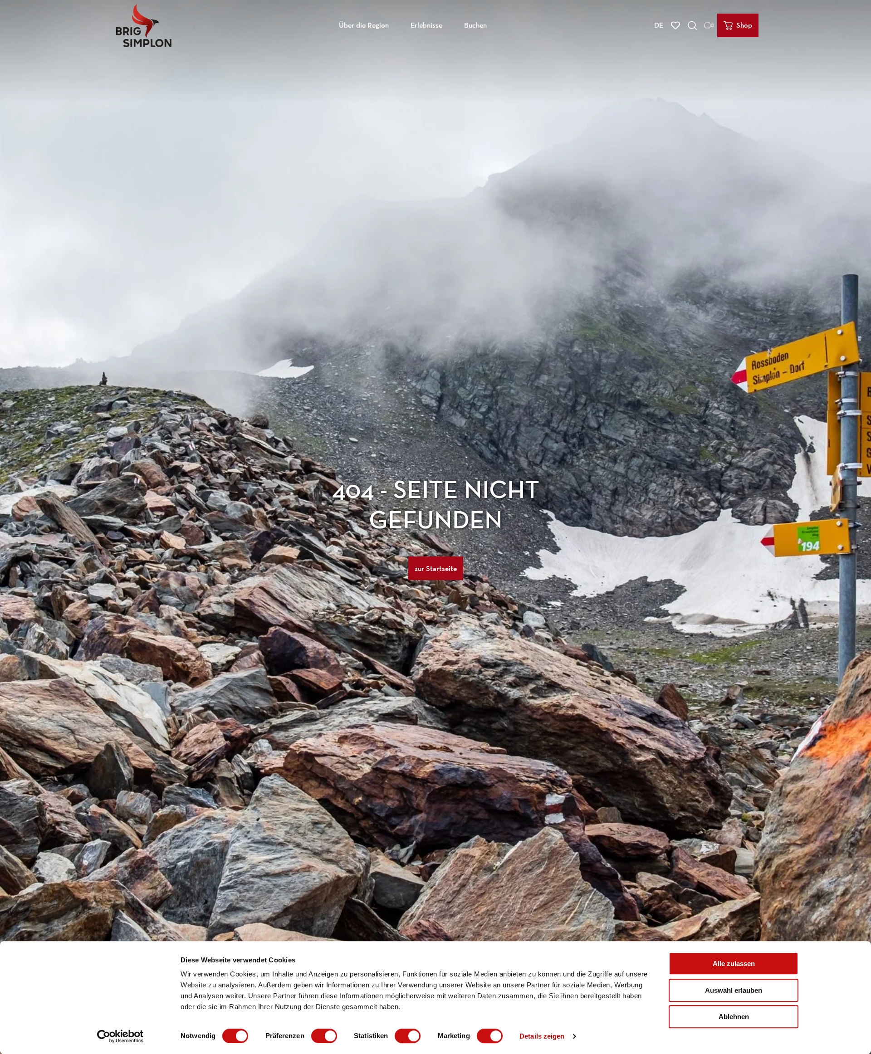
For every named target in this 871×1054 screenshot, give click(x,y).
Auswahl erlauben (733, 990)
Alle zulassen (734, 963)
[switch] (324, 1036)
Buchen (475, 25)
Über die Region (364, 25)
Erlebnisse (426, 25)
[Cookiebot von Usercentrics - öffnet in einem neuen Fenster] (120, 1036)
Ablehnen (734, 1016)
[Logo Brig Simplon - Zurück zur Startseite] (143, 25)
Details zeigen (541, 1036)
